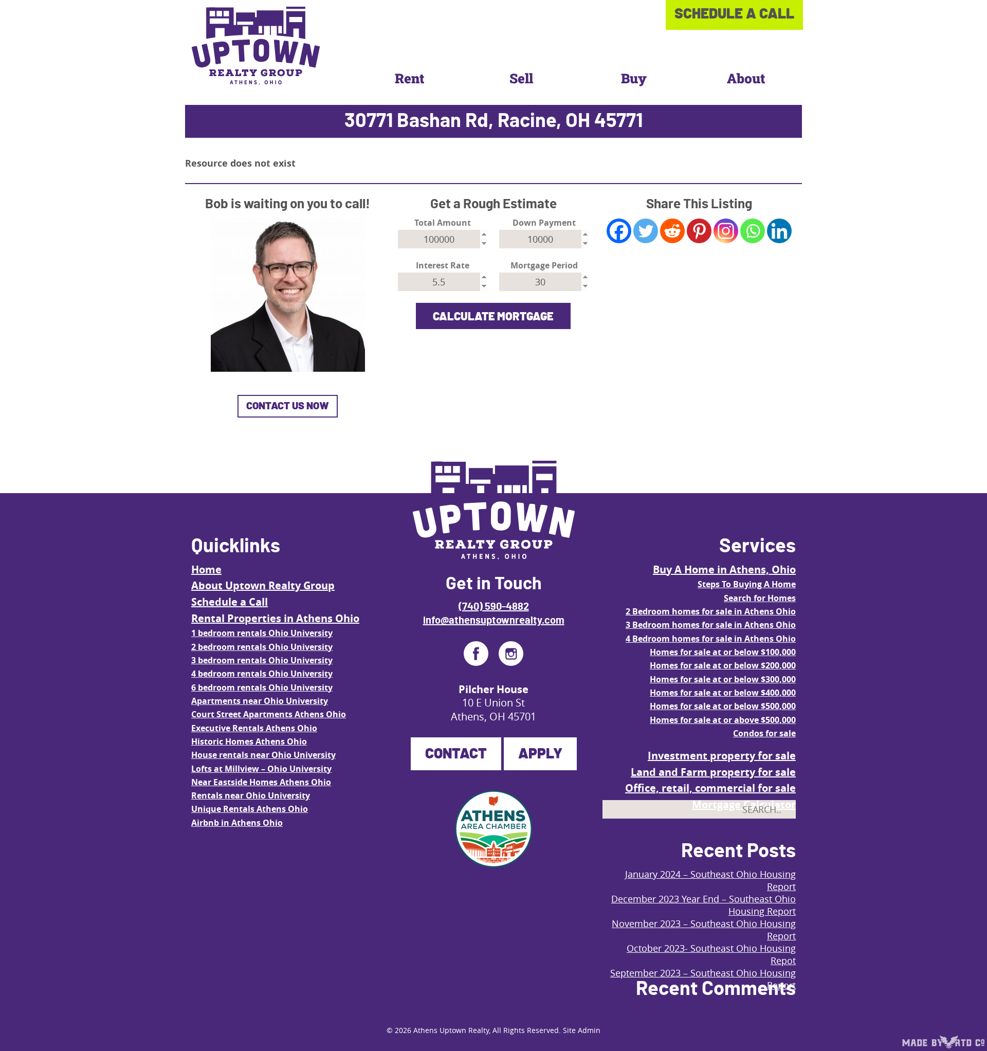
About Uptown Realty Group (263, 585)
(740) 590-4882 (494, 607)
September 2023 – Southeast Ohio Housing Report (703, 979)
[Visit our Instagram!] (511, 653)
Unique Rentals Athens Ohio (249, 808)
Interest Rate (442, 265)
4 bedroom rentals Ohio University (262, 673)
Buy (634, 78)
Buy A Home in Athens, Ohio (724, 569)
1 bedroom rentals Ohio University (262, 633)
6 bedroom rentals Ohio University (262, 687)
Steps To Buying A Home (747, 584)
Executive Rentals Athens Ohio (254, 728)
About (746, 78)
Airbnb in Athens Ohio (237, 822)
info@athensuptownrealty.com (493, 620)
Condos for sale (764, 733)
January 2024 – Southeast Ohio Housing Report (710, 880)
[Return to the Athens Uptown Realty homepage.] (255, 46)
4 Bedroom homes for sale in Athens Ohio (711, 638)
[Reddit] (672, 231)
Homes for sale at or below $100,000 (723, 652)
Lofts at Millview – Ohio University (261, 768)
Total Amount (442, 223)
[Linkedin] (779, 231)
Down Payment (544, 223)
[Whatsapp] (752, 231)
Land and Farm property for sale (713, 772)
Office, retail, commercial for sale (710, 788)
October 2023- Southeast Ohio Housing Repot (711, 954)
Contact (456, 754)
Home (206, 569)
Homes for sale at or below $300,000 (723, 679)
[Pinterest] (699, 231)
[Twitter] (645, 231)
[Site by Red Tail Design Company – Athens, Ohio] (943, 1042)
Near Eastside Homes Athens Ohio (261, 782)
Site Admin (581, 1030)
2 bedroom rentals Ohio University (262, 647)
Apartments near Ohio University (259, 700)
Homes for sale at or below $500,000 (723, 706)
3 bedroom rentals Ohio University (262, 660)
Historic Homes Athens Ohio (249, 741)
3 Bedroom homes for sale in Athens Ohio (711, 624)
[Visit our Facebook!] (476, 653)
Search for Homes (760, 598)
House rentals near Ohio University (263, 754)
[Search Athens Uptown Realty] (779, 832)
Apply (540, 754)
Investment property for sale (722, 756)
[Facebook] (619, 231)
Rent (409, 78)
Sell (521, 78)
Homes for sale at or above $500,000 (723, 720)
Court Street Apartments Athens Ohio (268, 714)
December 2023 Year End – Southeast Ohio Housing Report (703, 905)
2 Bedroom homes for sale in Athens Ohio (711, 611)
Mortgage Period (544, 265)
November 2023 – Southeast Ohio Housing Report (704, 929)
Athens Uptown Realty (451, 1030)
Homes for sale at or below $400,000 (723, 692)
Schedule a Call (229, 602)
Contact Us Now (287, 406)
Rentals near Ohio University (250, 795)
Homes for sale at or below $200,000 (723, 665)
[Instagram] (726, 231)
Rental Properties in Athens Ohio (275, 618)
